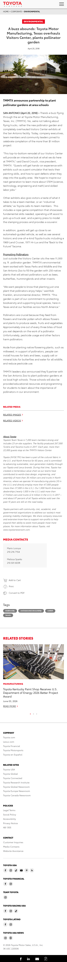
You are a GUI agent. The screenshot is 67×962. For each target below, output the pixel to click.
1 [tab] (30, 713)
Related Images (12, 414)
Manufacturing (13, 683)
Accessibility (9, 818)
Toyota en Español (12, 754)
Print (11, 586)
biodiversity (10, 610)
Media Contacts (11, 846)
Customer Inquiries (13, 842)
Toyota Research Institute (16, 782)
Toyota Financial (11, 746)
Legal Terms (9, 810)
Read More (9, 706)
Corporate (16, 11)
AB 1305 (7, 827)
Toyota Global (10, 773)
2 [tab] (33, 713)
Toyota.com (9, 737)
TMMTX (8, 615)
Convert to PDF (16, 592)
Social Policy (9, 814)
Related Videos (12, 420)
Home (6, 11)
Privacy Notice (10, 823)
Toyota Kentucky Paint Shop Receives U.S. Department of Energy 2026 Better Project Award (30, 692)
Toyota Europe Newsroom (16, 790)
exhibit (50, 610)
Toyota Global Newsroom (16, 786)
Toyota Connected (12, 778)
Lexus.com (8, 741)
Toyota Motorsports (13, 750)
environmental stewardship (31, 610)
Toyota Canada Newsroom (17, 795)
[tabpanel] (33, 677)
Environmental (32, 11)
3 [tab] (36, 713)
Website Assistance (13, 850)
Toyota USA (9, 769)
